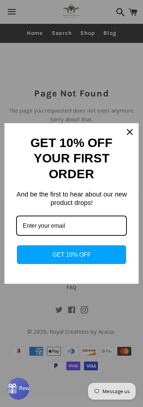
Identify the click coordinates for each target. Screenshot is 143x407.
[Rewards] (18, 389)
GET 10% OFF (71, 255)
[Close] (130, 132)
